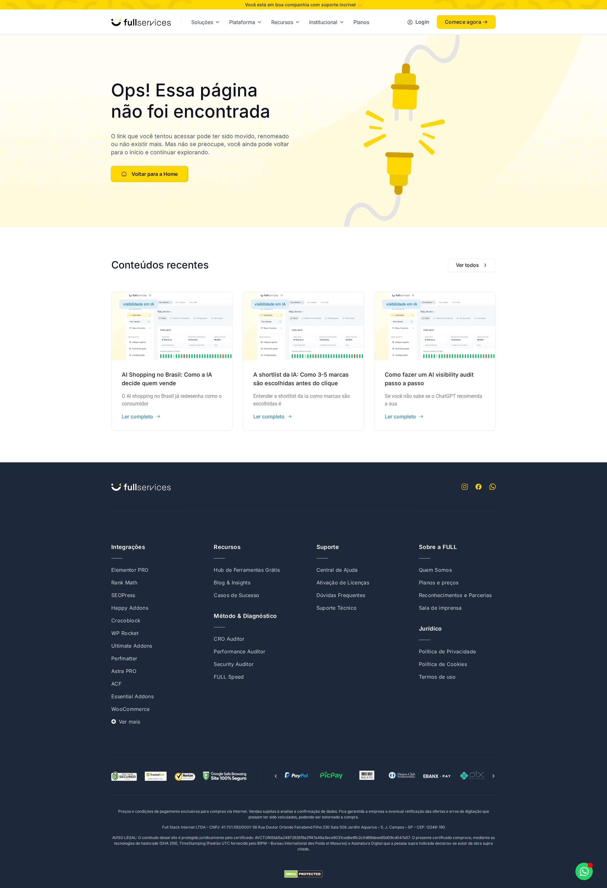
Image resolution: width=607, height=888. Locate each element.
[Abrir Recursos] (297, 22)
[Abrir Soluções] (217, 22)
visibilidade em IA (138, 304)
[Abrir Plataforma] (259, 22)
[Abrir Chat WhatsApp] (584, 871)
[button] (275, 776)
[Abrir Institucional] (341, 22)
